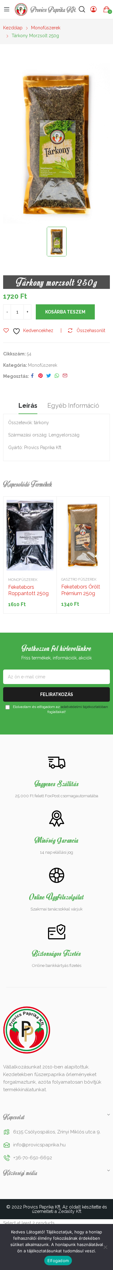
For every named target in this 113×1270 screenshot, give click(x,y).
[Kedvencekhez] (47, 506)
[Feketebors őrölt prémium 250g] (83, 535)
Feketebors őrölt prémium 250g (80, 590)
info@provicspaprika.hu (39, 1145)
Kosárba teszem (65, 311)
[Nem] (105, 1247)
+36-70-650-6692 (32, 1158)
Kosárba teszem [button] (47, 522)
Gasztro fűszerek (78, 579)
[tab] (28, 406)
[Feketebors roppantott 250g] (30, 535)
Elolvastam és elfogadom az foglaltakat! (60, 709)
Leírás (28, 405)
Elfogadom (58, 1260)
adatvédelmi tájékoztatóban (84, 707)
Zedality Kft (69, 1211)
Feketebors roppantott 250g (28, 590)
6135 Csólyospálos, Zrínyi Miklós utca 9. (57, 1132)
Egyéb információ (73, 405)
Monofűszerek (42, 365)
